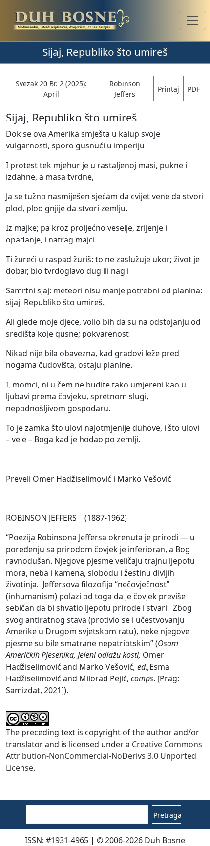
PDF (194, 89)
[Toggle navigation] (192, 20)
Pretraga (167, 815)
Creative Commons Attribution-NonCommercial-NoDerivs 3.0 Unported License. (104, 756)
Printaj (168, 89)
